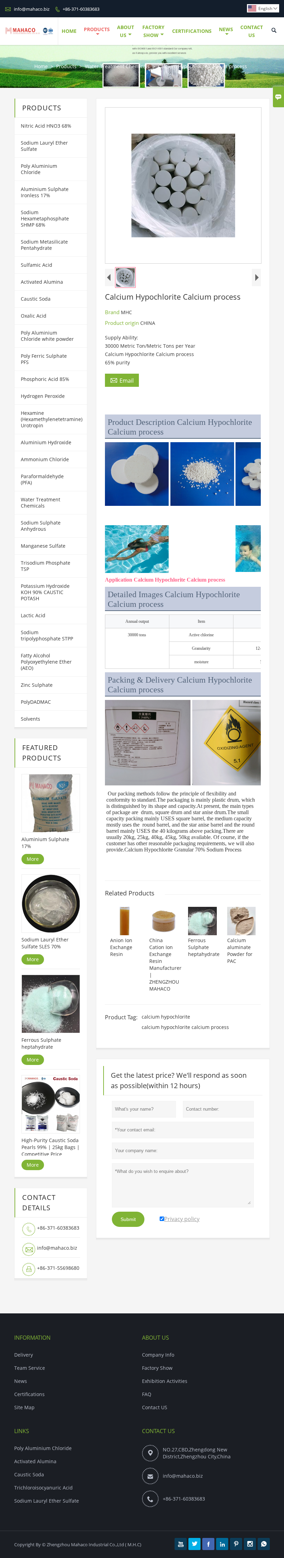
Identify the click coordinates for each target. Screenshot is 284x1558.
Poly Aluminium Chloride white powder (47, 335)
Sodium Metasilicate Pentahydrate (44, 244)
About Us (125, 31)
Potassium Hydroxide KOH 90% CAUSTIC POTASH (45, 592)
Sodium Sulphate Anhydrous (41, 525)
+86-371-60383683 (81, 9)
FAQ (146, 1394)
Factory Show (153, 31)
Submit (128, 1219)
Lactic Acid (33, 615)
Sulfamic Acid (36, 265)
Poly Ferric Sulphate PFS (44, 359)
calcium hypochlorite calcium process (185, 1027)
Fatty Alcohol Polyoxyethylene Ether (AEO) (46, 661)
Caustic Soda (36, 298)
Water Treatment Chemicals (117, 66)
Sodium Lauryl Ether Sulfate (44, 145)
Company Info (158, 1354)
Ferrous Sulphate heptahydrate (41, 1043)
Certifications (192, 31)
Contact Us (251, 31)
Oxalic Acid (33, 315)
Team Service (29, 1368)
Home (69, 31)
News (226, 29)
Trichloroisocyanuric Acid (43, 1487)
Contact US (154, 1407)
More (33, 859)
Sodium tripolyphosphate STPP (47, 635)
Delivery (23, 1354)
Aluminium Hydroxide (46, 442)
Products (97, 29)
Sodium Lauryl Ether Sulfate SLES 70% (45, 943)
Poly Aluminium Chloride (39, 169)
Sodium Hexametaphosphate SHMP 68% (45, 218)
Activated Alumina (42, 282)
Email (122, 380)
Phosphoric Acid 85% (45, 379)
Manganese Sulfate (43, 546)
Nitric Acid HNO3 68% (46, 125)
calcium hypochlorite (166, 1016)
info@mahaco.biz (32, 9)
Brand (113, 312)
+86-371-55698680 (58, 1268)
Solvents (30, 719)
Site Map (24, 1407)
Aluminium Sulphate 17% (45, 842)
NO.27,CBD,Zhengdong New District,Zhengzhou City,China (197, 1453)
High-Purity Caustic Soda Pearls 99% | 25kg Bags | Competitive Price (50, 1147)
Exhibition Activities (164, 1381)
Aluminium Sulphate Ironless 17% (45, 192)
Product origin (122, 322)
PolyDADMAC (36, 702)
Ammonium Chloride (45, 459)
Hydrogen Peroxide (43, 396)
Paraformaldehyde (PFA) (42, 479)
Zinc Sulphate (37, 685)
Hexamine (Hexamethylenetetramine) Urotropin (51, 419)
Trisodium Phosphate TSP (45, 565)
